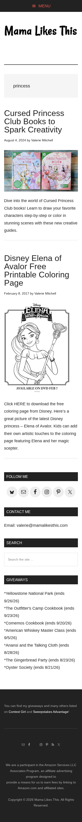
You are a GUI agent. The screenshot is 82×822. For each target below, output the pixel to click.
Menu (44, 6)
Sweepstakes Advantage (50, 712)
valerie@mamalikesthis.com (42, 525)
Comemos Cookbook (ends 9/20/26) (39, 623)
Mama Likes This (41, 31)
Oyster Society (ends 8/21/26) (33, 667)
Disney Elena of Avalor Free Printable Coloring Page (36, 270)
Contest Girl (17, 712)
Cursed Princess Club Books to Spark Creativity (34, 121)
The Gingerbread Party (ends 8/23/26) (40, 660)
